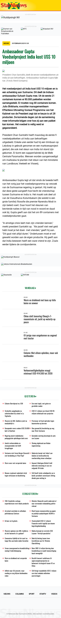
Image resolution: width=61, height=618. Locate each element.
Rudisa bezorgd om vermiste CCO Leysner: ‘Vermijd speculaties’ (42, 532)
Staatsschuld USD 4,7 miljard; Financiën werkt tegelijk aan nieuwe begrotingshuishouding (43, 523)
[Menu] (55, 5)
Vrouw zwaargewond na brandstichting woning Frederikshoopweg (17, 549)
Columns (19, 594)
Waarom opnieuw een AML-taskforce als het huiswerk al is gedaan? (16, 532)
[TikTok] (40, 603)
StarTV (43, 594)
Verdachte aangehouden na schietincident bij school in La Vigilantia (14, 413)
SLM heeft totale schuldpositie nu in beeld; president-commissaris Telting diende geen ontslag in (43, 475)
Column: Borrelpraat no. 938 (14, 403)
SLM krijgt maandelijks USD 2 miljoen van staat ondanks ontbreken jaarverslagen (44, 573)
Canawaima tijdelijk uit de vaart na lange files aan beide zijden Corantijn (16, 539)
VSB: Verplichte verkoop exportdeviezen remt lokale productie (17, 502)
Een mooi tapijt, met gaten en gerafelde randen (41, 404)
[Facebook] (10, 603)
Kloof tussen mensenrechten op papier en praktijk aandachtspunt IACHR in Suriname (44, 513)
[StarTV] (52, 5)
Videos (54, 594)
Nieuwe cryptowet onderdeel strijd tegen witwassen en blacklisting (16, 474)
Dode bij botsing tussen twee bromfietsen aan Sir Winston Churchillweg (41, 541)
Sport (31, 594)
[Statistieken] (59, 616)
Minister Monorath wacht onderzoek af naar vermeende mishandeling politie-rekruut (44, 503)
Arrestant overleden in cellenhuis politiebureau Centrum (15, 512)
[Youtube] (20, 603)
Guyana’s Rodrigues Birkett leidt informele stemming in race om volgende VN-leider (42, 465)
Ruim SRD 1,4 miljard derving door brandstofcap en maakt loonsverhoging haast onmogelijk (44, 551)
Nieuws (7, 594)
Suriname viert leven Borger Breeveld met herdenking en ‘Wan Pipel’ (17, 454)
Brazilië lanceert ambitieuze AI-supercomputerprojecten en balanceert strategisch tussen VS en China (43, 562)
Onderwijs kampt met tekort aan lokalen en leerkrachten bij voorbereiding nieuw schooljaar (42, 455)
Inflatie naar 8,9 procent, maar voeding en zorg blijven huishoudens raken (16, 573)
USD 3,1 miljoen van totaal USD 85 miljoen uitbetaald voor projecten (43, 412)
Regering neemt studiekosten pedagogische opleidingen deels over (16, 436)
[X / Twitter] (30, 603)
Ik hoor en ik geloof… (11, 521)
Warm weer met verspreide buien (15, 463)
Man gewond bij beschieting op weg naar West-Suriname (43, 429)
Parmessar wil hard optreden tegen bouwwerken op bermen (43, 422)
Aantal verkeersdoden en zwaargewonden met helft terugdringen (13, 445)
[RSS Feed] (50, 603)
